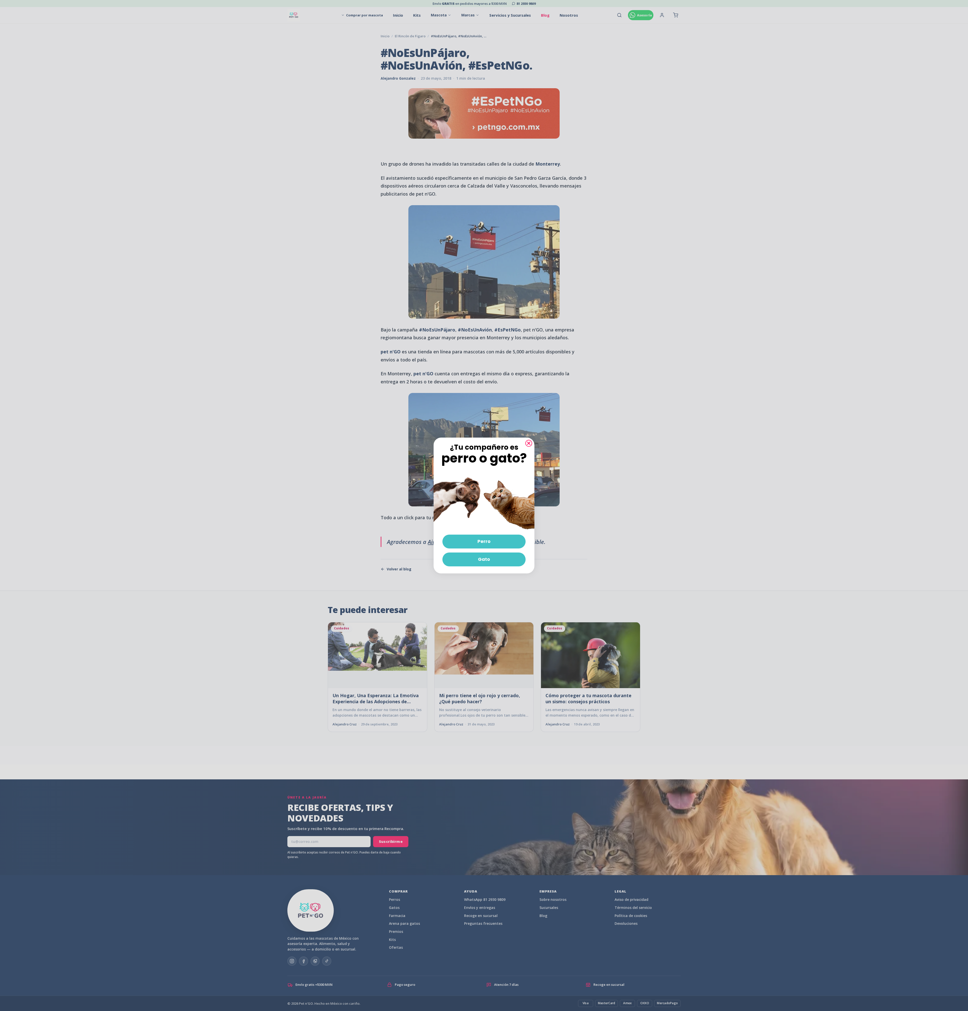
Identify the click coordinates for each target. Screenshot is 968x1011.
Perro (484, 541)
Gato (484, 559)
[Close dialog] (529, 443)
